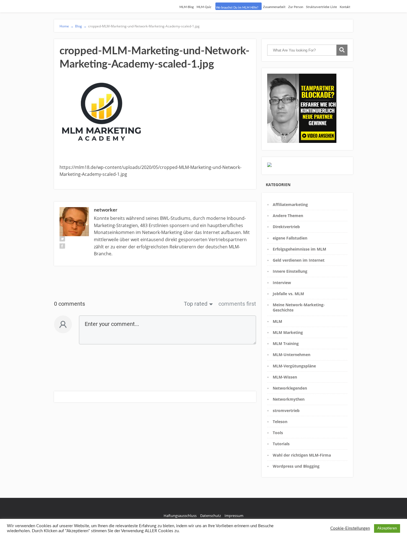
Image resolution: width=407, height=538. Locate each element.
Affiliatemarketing (290, 204)
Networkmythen (289, 399)
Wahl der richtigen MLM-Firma (302, 455)
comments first (237, 303)
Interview (282, 282)
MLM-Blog (186, 7)
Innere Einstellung (290, 271)
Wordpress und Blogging (296, 466)
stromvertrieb (286, 410)
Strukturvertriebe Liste (321, 7)
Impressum (234, 515)
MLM (277, 321)
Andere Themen (288, 215)
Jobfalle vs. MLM (288, 293)
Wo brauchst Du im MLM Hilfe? (237, 7)
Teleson (280, 421)
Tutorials (281, 443)
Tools (278, 432)
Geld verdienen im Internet (298, 260)
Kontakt (345, 7)
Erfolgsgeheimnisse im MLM (299, 249)
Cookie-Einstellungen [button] (350, 528)
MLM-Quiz (204, 7)
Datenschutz (210, 515)
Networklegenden (290, 388)
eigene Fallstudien (290, 238)
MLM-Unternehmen (291, 354)
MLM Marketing (288, 332)
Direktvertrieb (286, 226)
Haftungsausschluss (180, 515)
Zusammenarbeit (274, 7)
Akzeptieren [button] (387, 528)
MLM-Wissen (285, 377)
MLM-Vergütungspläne (294, 366)
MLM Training (286, 343)
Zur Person (295, 7)
